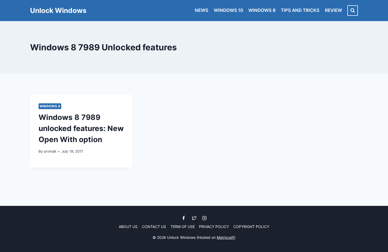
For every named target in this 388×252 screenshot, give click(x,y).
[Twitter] (194, 218)
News (201, 10)
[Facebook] (183, 218)
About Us (128, 226)
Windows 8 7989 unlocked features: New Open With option (81, 128)
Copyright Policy (251, 226)
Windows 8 (262, 10)
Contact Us (154, 226)
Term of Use (183, 226)
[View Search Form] (352, 10)
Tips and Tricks (300, 10)
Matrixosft (225, 237)
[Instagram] (204, 218)
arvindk (50, 151)
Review (333, 10)
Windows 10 (228, 10)
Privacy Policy (214, 226)
